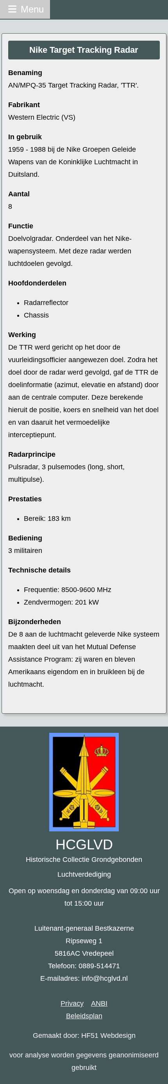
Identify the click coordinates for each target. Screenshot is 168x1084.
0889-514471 (99, 966)
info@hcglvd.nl (105, 978)
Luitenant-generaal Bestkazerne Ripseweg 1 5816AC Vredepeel (84, 940)
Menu (31, 9)
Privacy (72, 1003)
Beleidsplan (84, 1016)
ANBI (99, 1003)
